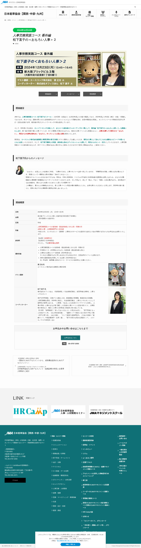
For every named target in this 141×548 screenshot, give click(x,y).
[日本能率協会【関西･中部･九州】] (24, 13)
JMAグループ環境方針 (25, 546)
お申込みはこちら (70, 338)
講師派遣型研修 (88, 440)
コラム (85, 453)
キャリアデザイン (59, 484)
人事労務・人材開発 (60, 488)
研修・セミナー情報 (58, 436)
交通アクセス (87, 462)
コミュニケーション (60, 445)
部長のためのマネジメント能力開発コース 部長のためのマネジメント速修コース (96, 505)
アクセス (15, 480)
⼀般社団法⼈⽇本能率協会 (123, 452)
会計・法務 (57, 462)
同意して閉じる (70, 544)
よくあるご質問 (88, 458)
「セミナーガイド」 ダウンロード (94, 521)
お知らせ (86, 516)
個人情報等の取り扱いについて (66, 540)
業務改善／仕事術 (59, 453)
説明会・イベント (89, 445)
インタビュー (87, 449)
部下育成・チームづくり (61, 458)
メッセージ (70, 94)
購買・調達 (57, 510)
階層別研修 (57, 440)
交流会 (16, 43)
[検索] (135, 7)
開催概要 (93, 94)
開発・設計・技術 (59, 506)
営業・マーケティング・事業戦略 (64, 497)
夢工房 (85, 480)
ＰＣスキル (57, 466)
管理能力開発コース (90, 498)
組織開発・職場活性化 (60, 475)
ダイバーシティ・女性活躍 (62, 480)
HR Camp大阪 (88, 512)
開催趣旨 (48, 94)
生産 (54, 501)
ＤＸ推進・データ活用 (60, 471)
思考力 (55, 449)
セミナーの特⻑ (88, 436)
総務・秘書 (57, 493)
